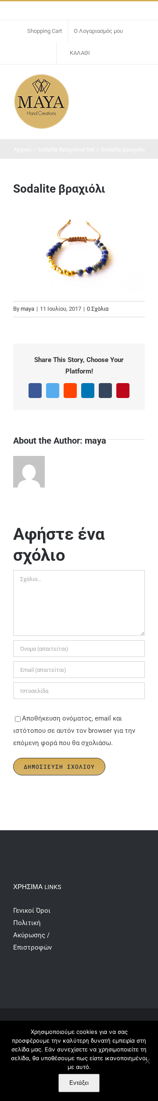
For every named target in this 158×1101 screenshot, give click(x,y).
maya (27, 308)
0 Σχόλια (97, 308)
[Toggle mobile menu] (141, 82)
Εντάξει (79, 1082)
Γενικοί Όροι (32, 911)
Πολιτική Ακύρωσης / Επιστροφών (32, 935)
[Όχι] (147, 1061)
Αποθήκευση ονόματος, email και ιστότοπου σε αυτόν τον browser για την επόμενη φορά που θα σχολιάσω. (74, 730)
